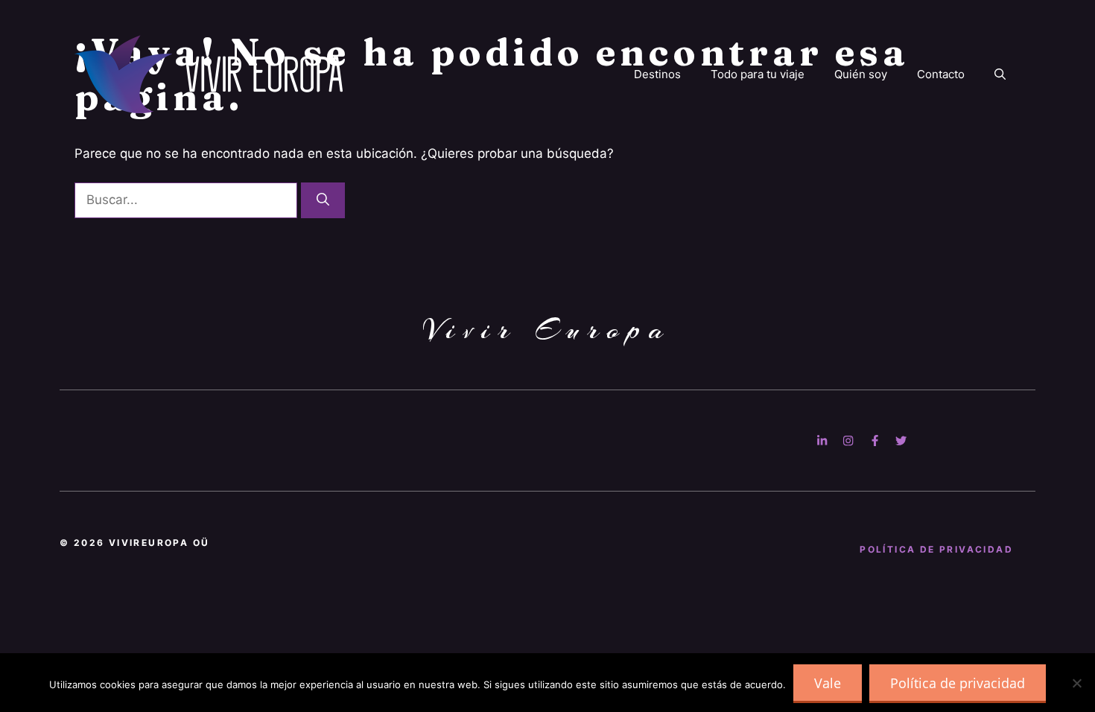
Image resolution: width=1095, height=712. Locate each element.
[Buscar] (323, 200)
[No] (1076, 683)
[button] (1000, 74)
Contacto (941, 74)
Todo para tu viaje (757, 74)
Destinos (657, 74)
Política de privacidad (957, 683)
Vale (827, 683)
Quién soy (860, 74)
